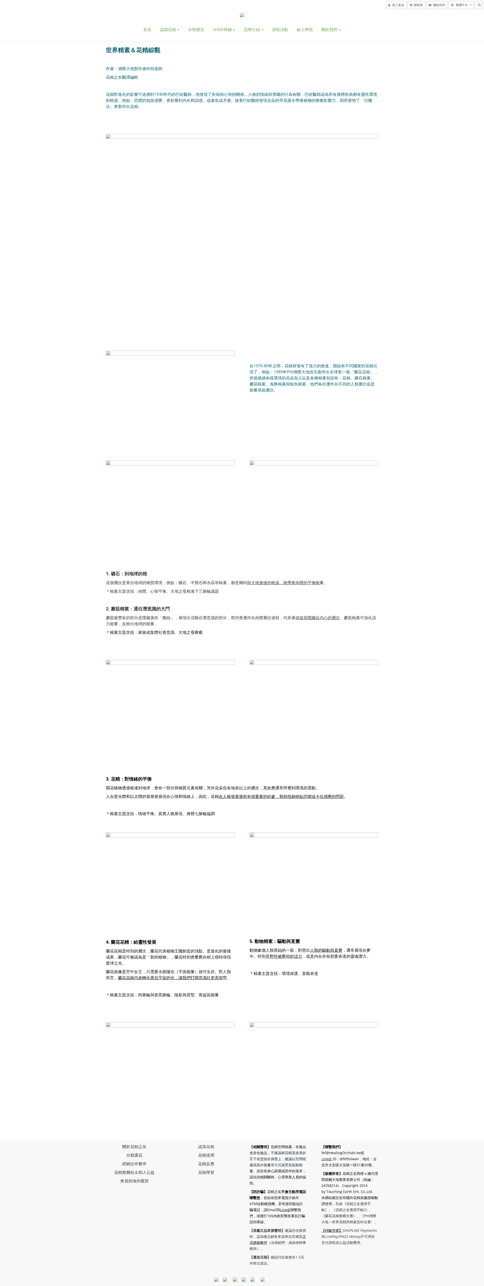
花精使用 (206, 1155)
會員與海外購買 (134, 1181)
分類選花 (196, 29)
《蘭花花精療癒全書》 (339, 1215)
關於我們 (330, 29)
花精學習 (206, 1172)
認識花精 (168, 29)
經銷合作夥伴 (134, 1164)
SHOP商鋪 (223, 29)
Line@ (285, 1209)
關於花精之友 (134, 1146)
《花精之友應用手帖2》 (350, 1209)
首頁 (147, 29)
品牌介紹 (252, 29)
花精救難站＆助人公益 (134, 1172)
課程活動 (280, 29)
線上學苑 (305, 29)
